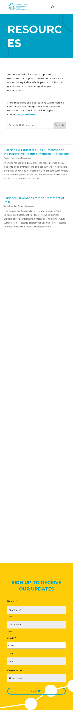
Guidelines (8, 206)
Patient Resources (12, 158)
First (9, 616)
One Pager (19, 206)
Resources (26, 158)
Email (11, 638)
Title (10, 653)
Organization (15, 670)
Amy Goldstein (26, 114)
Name (11, 601)
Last (9, 631)
